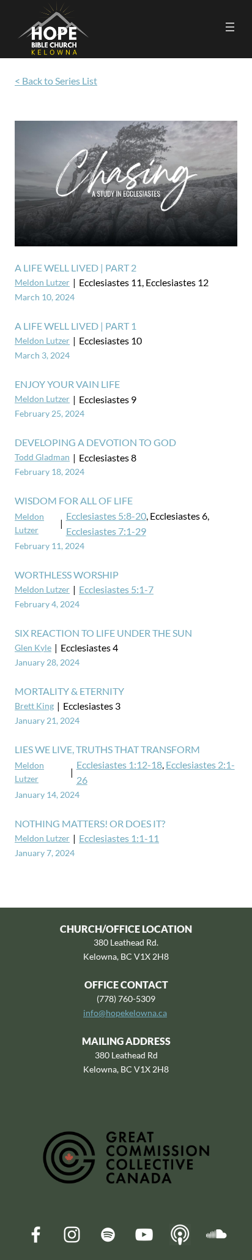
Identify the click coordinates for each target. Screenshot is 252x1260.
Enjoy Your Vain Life (67, 384)
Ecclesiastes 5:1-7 (116, 589)
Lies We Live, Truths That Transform (107, 749)
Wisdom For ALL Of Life (74, 500)
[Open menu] (230, 27)
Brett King (34, 705)
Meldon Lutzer (42, 282)
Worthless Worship (67, 574)
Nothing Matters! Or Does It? (90, 823)
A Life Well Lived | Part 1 (75, 326)
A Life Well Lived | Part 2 (75, 267)
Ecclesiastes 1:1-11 (119, 838)
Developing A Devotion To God (95, 442)
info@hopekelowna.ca (125, 1013)
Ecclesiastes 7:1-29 (106, 531)
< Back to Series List (56, 80)
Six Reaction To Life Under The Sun (103, 633)
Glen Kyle (33, 647)
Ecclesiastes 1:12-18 (119, 764)
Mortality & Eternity (69, 691)
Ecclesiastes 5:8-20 (106, 516)
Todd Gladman (42, 457)
